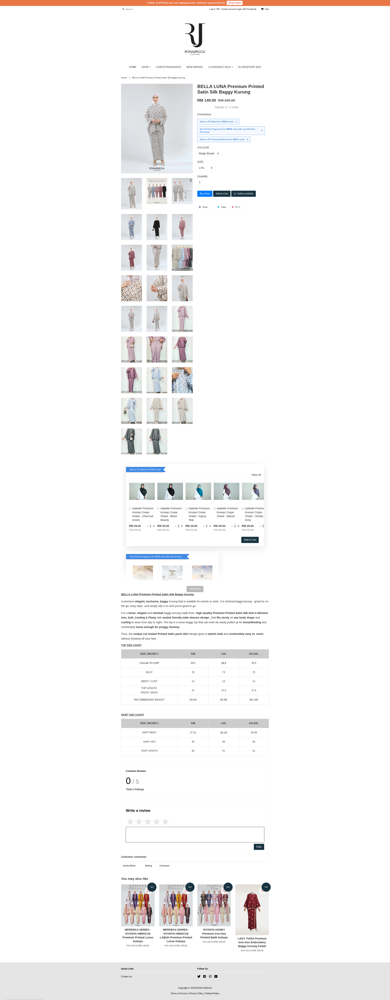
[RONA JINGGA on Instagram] (210, 977)
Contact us (126, 976)
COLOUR (203, 147)
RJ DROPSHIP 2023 (249, 67)
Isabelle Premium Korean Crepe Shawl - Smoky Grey (255, 514)
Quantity (202, 176)
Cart (267, 9)
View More (195, 589)
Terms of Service (179, 993)
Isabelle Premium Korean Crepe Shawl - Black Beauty (171, 514)
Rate (259, 846)
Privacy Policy (196, 993)
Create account (228, 9)
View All (256, 474)
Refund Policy (212, 993)
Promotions (204, 114)
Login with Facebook (246, 9)
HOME (132, 67)
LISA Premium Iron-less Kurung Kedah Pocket (28, 991)
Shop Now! (234, 2)
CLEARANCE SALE (219, 67)
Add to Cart (250, 539)
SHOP (145, 67)
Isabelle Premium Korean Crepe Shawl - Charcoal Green (142, 514)
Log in (212, 9)
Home (124, 78)
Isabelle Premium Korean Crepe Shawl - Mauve (227, 512)
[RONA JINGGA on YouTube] (216, 977)
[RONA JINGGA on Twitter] (199, 977)
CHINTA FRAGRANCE (168, 67)
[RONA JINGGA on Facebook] (204, 977)
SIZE (200, 161)
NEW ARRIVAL (194, 67)
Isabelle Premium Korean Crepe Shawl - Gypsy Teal (199, 514)
